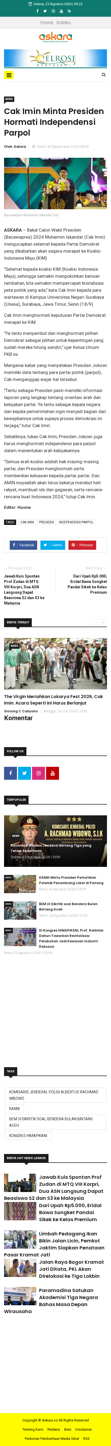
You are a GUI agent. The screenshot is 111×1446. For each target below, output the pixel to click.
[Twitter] (45, 11)
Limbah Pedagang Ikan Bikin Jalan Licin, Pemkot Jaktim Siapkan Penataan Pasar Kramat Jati (54, 1244)
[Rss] (69, 11)
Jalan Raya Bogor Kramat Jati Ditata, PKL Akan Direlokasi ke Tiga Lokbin (71, 1269)
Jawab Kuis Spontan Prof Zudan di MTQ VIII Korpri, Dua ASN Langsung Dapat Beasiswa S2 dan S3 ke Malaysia (53, 1187)
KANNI (14, 1109)
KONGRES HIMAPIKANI (28, 1136)
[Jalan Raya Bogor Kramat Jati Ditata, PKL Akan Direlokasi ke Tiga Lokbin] (20, 1268)
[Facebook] (37, 11)
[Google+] (54, 11)
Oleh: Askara (15, 146)
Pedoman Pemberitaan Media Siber (52, 1439)
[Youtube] (62, 11)
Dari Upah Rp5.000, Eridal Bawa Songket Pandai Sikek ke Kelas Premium (70, 1212)
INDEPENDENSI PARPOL (76, 522)
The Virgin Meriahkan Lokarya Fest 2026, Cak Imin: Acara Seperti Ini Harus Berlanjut (53, 699)
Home (47, 22)
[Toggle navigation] (8, 75)
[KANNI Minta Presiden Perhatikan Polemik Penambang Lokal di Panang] (20, 884)
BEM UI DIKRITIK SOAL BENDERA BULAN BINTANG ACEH (51, 1122)
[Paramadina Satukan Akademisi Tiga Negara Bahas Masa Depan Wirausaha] (20, 1296)
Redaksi (53, 1429)
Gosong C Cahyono (21, 711)
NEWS (9, 99)
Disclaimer (83, 1429)
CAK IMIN (27, 522)
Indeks (63, 22)
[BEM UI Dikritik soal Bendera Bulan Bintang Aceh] (20, 910)
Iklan (67, 1429)
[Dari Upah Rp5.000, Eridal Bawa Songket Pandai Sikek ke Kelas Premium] (20, 1211)
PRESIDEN (46, 522)
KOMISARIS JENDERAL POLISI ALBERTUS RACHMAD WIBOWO (53, 1095)
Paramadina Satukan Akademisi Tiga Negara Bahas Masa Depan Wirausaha (51, 1301)
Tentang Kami (32, 1429)
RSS (86, 1439)
